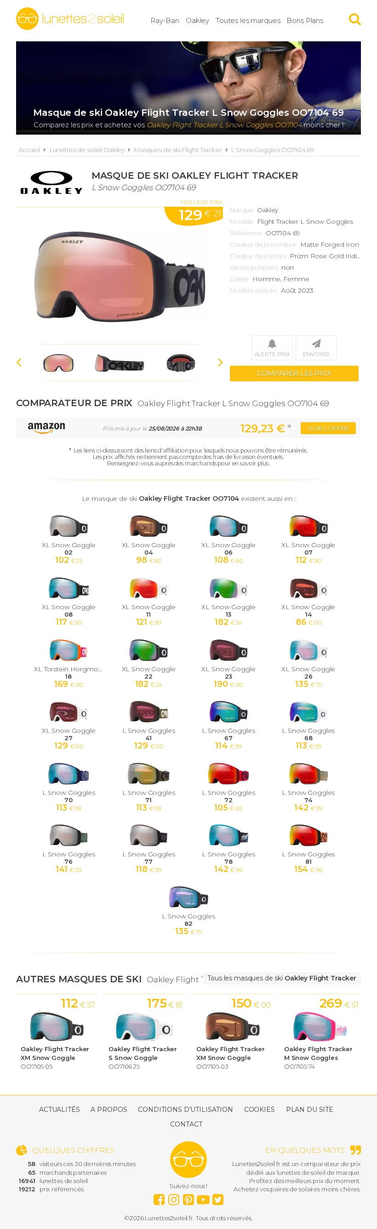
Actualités (59, 1109)
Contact (186, 1124)
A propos (109, 1109)
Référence (246, 233)
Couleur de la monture (263, 244)
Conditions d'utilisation (185, 1109)
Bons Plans (304, 20)
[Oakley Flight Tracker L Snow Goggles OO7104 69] (119, 276)
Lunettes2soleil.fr (70, 18)
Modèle (241, 221)
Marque (241, 210)
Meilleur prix (202, 201)
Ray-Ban (164, 20)
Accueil (29, 149)
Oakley (197, 20)
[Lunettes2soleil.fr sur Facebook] (159, 1197)
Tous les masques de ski (281, 978)
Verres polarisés (254, 267)
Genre (239, 279)
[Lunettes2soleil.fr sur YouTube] (203, 1197)
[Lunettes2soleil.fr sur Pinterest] (188, 1197)
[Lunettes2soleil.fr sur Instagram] (173, 1197)
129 (200, 215)
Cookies (259, 1109)
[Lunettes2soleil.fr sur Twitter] (217, 1197)
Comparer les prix (294, 373)
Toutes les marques (248, 20)
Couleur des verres (258, 256)
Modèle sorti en (253, 290)
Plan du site (309, 1109)
